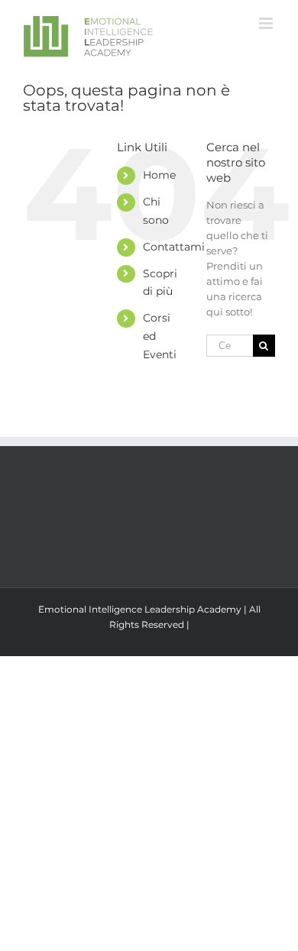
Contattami (174, 247)
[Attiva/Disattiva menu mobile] (267, 23)
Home (159, 175)
